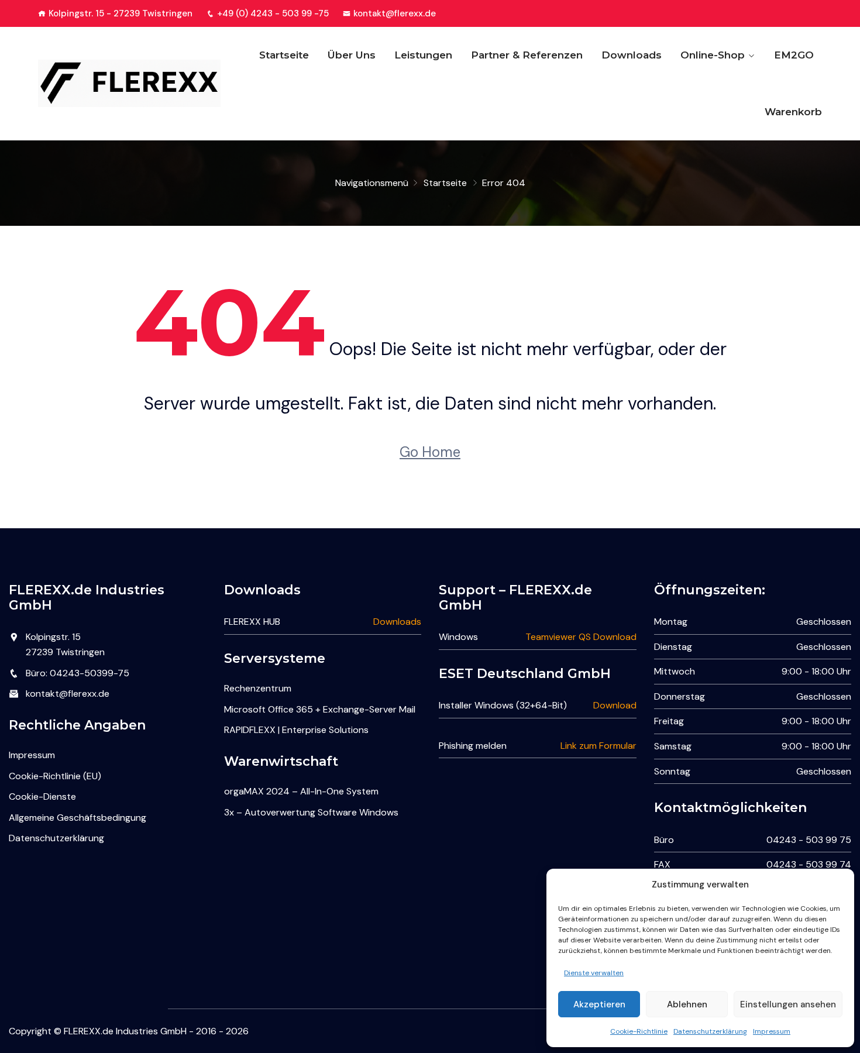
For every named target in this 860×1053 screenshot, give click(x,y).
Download (615, 705)
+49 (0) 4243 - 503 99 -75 (273, 13)
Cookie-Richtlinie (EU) (55, 776)
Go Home (430, 452)
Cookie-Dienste (42, 796)
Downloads (631, 55)
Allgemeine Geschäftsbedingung (77, 817)
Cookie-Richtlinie (639, 1031)
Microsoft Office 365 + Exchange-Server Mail (319, 709)
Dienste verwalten (594, 973)
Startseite (284, 55)
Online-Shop (712, 55)
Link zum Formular (598, 745)
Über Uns (352, 55)
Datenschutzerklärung (710, 1031)
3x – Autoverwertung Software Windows (311, 812)
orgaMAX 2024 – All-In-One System (301, 791)
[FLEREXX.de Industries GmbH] (129, 83)
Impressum (771, 1031)
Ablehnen (687, 1004)
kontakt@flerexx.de (394, 13)
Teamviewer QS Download (581, 637)
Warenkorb (793, 112)
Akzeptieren (599, 1004)
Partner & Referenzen (527, 55)
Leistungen (423, 55)
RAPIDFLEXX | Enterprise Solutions (296, 730)
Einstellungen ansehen (788, 1004)
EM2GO (794, 55)
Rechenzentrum (257, 688)
